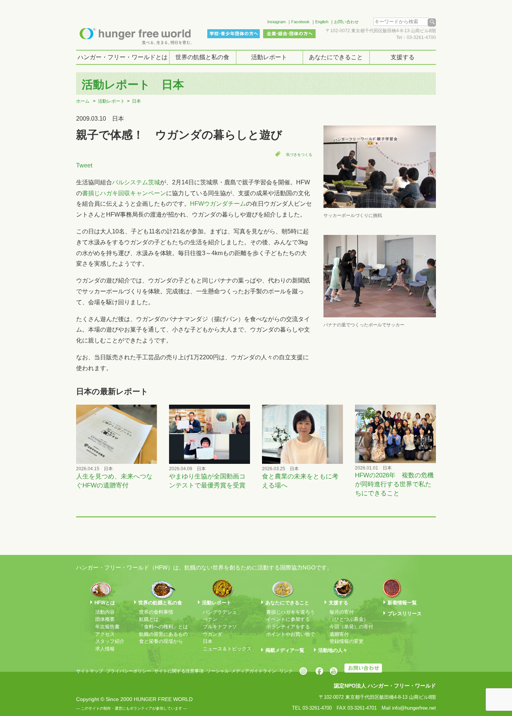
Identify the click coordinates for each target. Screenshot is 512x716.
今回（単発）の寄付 (351, 626)
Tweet (84, 165)
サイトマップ (89, 671)
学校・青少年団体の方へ (233, 33)
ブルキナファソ (220, 626)
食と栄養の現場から (161, 641)
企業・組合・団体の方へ (289, 33)
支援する (403, 57)
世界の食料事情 (156, 612)
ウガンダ (212, 634)
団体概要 (105, 619)
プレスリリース (405, 613)
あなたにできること (336, 57)
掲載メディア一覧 (284, 650)
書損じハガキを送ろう (290, 612)
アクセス (105, 634)
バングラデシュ (220, 612)
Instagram (276, 21)
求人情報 (105, 649)
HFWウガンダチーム (218, 203)
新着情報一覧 (402, 602)
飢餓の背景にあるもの (163, 634)
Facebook (300, 21)
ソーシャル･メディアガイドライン (241, 671)
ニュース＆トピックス (227, 649)
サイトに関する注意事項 (179, 671)
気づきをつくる (299, 154)
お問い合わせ (346, 21)
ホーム (83, 101)
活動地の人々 (332, 650)
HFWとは (104, 602)
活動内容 (105, 612)
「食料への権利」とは (163, 626)
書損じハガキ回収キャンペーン (124, 193)
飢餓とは (149, 619)
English (321, 21)
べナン (210, 619)
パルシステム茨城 (136, 182)
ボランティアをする (288, 626)
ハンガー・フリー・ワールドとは (123, 57)
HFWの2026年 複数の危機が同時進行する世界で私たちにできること (394, 484)
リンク (286, 671)
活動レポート (269, 57)
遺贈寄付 (339, 634)
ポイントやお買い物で (290, 634)
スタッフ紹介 (109, 641)
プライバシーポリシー (128, 671)
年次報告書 (107, 626)
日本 (136, 101)
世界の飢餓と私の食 (202, 57)
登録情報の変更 (346, 641)
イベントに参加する (288, 619)
